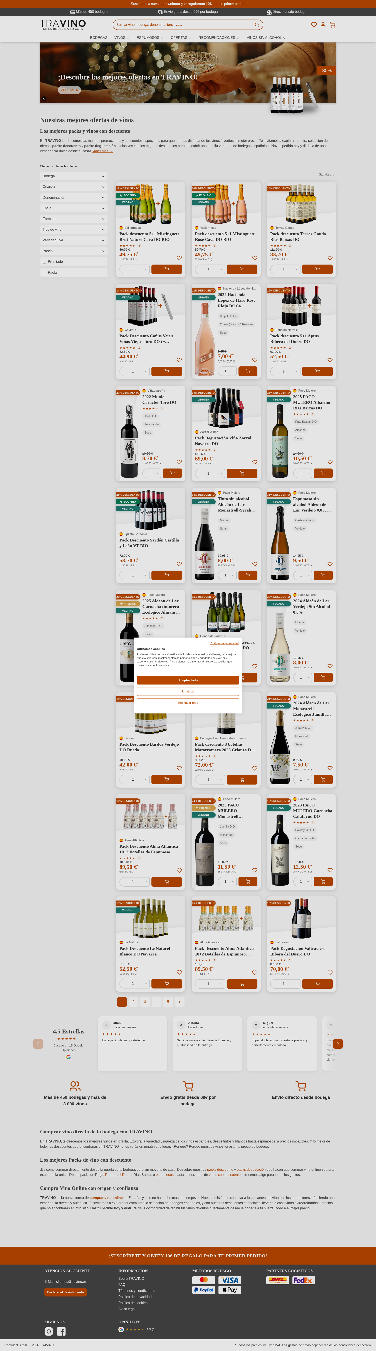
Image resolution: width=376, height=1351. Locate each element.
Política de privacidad (224, 643)
